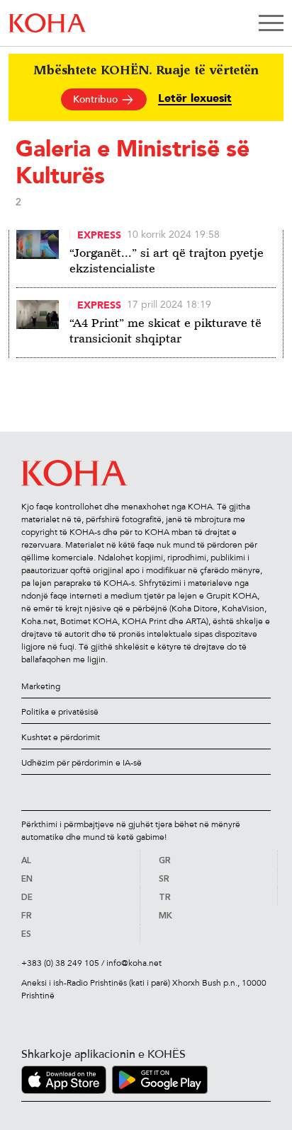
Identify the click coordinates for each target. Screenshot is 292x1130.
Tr (165, 898)
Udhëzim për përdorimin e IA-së (81, 763)
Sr (164, 879)
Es (26, 934)
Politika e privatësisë (60, 712)
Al (26, 861)
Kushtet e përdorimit (60, 737)
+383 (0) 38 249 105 (60, 963)
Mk (165, 916)
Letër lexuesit (195, 99)
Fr (26, 916)
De (27, 898)
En (27, 879)
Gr (165, 861)
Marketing (40, 686)
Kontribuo (96, 99)
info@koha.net (134, 963)
